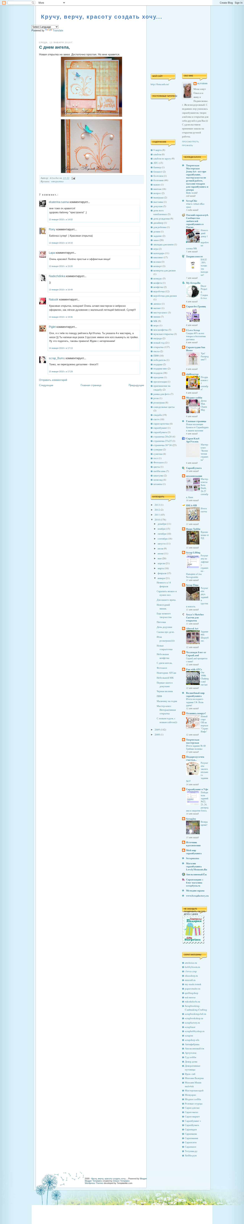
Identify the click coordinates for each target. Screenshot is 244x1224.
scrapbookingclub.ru (195, 1014)
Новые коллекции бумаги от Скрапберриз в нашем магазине (197, 427)
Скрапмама (191, 1133)
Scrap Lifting (193, 552)
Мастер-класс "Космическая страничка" (205, 452)
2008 (158, 734)
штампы (157, 484)
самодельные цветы (164, 407)
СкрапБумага (194, 468)
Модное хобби (194, 397)
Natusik (53, 299)
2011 (158, 514)
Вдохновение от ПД (205, 535)
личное (157, 303)
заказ (156, 240)
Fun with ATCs (194, 669)
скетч (156, 419)
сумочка (157, 454)
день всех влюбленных (160, 212)
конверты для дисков (164, 270)
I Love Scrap (193, 330)
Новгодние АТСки (166, 672)
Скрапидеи (191, 1129)
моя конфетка (160, 329)
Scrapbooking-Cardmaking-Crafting (196, 1007)
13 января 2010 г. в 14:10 (61, 243)
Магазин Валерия (194, 1078)
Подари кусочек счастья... (195, 758)
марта (161, 568)
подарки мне (160, 368)
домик (156, 231)
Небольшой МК (165, 677)
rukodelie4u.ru (192, 1001)
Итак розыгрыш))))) (166, 638)
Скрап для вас (192, 1107)
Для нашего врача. (166, 599)
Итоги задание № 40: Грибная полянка (196, 747)
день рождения (161, 218)
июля (161, 548)
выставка (158, 202)
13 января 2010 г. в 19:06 (61, 317)
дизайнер (158, 222)
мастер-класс (160, 312)
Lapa (52, 252)
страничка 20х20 (162, 436)
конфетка (158, 287)
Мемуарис (190, 1094)
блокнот (157, 171)
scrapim (189, 1035)
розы (156, 398)
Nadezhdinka (57, 276)
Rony (52, 229)
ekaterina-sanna (59, 202)
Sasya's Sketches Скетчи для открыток (195, 617)
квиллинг (158, 257)
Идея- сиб (190, 1074)
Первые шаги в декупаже (165, 684)
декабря (162, 523)
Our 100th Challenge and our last (205, 678)
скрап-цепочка (161, 423)
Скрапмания (191, 1138)
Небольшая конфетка (163, 656)
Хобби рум (191, 1155)
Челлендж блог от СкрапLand (196, 653)
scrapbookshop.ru (194, 1018)
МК (155, 321)
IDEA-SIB (191, 505)
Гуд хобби (190, 1057)
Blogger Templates (93, 1181)
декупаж (158, 206)
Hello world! (192, 192)
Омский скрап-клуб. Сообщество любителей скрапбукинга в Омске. (197, 221)
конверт (157, 266)
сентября (163, 538)
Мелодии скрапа (195, 890)
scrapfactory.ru (192, 1022)
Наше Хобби (193, 529)
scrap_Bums (57, 358)
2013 (158, 504)
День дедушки (164, 627)
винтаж (157, 189)
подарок (157, 373)
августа (162, 543)
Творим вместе (194, 256)
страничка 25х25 (162, 441)
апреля (161, 563)
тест (155, 458)
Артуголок (190, 1052)
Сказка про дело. (166, 632)
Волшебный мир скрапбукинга (195, 694)
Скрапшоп (190, 1146)
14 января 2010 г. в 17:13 (61, 348)
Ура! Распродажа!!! (205, 356)
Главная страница (91, 385)
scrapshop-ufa (192, 1040)
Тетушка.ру (191, 1151)
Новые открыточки (165, 647)
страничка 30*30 (162, 445)
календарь (158, 253)
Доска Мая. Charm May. (204, 405)
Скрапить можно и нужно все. (167, 593)
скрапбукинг (160, 427)
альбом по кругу (162, 158)
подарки (157, 364)
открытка (57, 181)
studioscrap (192, 374)
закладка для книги (163, 244)
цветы (156, 466)
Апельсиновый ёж (194, 1048)
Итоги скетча (204, 510)
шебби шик (159, 471)
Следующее (46, 385)
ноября (162, 528)
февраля (162, 573)
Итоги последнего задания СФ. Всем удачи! (194, 702)
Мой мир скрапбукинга (194, 851)
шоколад (158, 479)
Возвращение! (204, 823)
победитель (159, 360)
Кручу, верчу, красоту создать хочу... (101, 17)
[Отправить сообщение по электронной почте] (72, 177)
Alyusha (202, 83)
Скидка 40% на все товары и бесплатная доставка (196, 336)
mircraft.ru (190, 980)
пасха (156, 351)
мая (160, 558)
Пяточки (161, 622)
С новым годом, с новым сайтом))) (167, 720)
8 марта (157, 150)
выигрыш (158, 197)
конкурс (157, 278)
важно (156, 184)
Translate (58, 30)
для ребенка (159, 227)
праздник (158, 377)
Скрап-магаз (191, 1112)
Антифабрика (192, 1044)
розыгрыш (159, 402)
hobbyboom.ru (192, 967)
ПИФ (156, 355)
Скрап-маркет (192, 1116)
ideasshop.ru (191, 975)
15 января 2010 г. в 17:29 (61, 371)
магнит (157, 308)
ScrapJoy (191, 818)
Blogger (143, 1178)
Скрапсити (191, 1142)
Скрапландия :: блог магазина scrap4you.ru (194, 882)
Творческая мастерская (192, 741)
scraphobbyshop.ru (195, 1031)
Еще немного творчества (164, 615)
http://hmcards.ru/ (160, 84)
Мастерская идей (194, 1090)
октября (162, 533)
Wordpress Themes (94, 1183)
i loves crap (191, 971)
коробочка (159, 291)
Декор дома (191, 1061)
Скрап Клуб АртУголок (192, 440)
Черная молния (165, 691)
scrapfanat (190, 1027)
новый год (159, 342)
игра (155, 248)
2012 (158, 509)
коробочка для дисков (165, 295)
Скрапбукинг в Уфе (197, 789)
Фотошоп (158, 462)
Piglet (52, 326)
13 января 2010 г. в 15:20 (61, 266)
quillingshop (191, 993)
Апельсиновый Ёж (196, 874)
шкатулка (158, 475)
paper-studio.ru (192, 988)
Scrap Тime (192, 585)
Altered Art (192, 628)
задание (157, 236)
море (156, 325)
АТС (155, 163)
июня (161, 553)
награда (157, 338)
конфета (157, 282)
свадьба (157, 415)
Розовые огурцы (193, 1103)
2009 (158, 729)
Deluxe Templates (121, 1181)
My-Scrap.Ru (193, 282)
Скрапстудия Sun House (195, 348)
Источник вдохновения (193, 843)
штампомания (194, 476)
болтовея (158, 175)
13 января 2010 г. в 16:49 (61, 289)
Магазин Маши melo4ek (193, 1084)
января (161, 578)
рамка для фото (161, 394)
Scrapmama (192, 858)
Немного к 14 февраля (164, 584)
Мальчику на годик (167, 701)
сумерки (157, 449)
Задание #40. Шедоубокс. (205, 636)
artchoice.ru (191, 962)
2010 (158, 519)
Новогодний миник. (163, 606)
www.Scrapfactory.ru (197, 895)
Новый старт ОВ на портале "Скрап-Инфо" (204, 724)
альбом (157, 154)
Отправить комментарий (53, 380)
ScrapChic (191, 200)
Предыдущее (136, 385)
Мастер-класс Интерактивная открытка (166, 709)
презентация (160, 381)
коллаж (157, 261)
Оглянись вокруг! (196, 713)
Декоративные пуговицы (192, 1067)
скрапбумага (160, 432)
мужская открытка (163, 334)
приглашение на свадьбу (161, 387)
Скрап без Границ (196, 306)
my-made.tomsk (193, 984)
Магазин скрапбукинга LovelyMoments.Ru (196, 866)
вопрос (157, 193)
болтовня (158, 180)
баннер (157, 167)
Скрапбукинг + (193, 1121)
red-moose (190, 997)
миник (156, 316)
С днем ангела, (54, 47)
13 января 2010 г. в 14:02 (61, 219)
